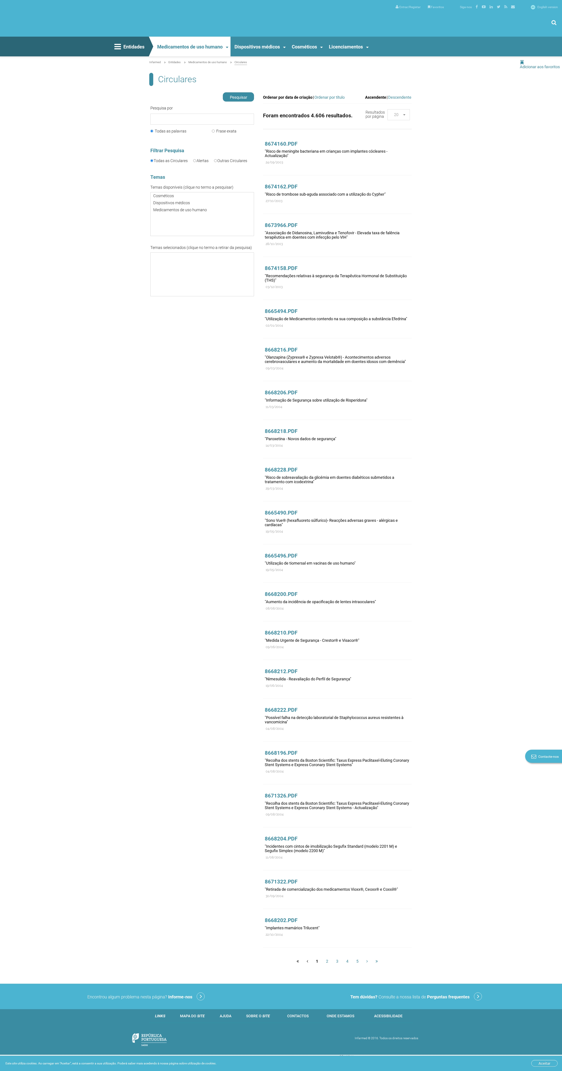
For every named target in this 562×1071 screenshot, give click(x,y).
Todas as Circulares (171, 160)
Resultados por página (375, 114)
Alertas (202, 160)
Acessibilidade (388, 1016)
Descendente (399, 97)
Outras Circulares (232, 160)
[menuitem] (408, 7)
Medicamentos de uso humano (190, 47)
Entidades (133, 47)
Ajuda (225, 1016)
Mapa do (192, 1016)
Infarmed (155, 62)
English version (545, 7)
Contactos (298, 1016)
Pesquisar (238, 97)
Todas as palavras (170, 131)
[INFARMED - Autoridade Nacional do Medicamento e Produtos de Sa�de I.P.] (47, 18)
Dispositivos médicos (257, 47)
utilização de (201, 1063)
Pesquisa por (161, 108)
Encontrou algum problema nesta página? (139, 996)
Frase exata (226, 131)
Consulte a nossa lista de (410, 996)
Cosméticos (304, 47)
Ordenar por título (329, 97)
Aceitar (544, 1063)
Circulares (240, 62)
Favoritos (437, 7)
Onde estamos (340, 1016)
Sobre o (258, 1016)
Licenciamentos (346, 47)
